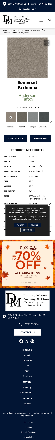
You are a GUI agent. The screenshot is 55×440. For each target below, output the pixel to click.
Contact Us (15, 138)
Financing (40, 138)
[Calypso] (33, 117)
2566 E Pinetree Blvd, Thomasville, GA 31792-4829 (30, 4)
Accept (20, 225)
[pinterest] (32, 341)
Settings (27, 230)
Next (51, 117)
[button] (27, 332)
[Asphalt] (22, 117)
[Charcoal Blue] (44, 117)
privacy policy (28, 216)
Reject (34, 225)
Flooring (12, 30)
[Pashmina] (10, 117)
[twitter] (27, 341)
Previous (4, 117)
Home (5, 30)
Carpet (19, 30)
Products (27, 30)
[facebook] (21, 341)
